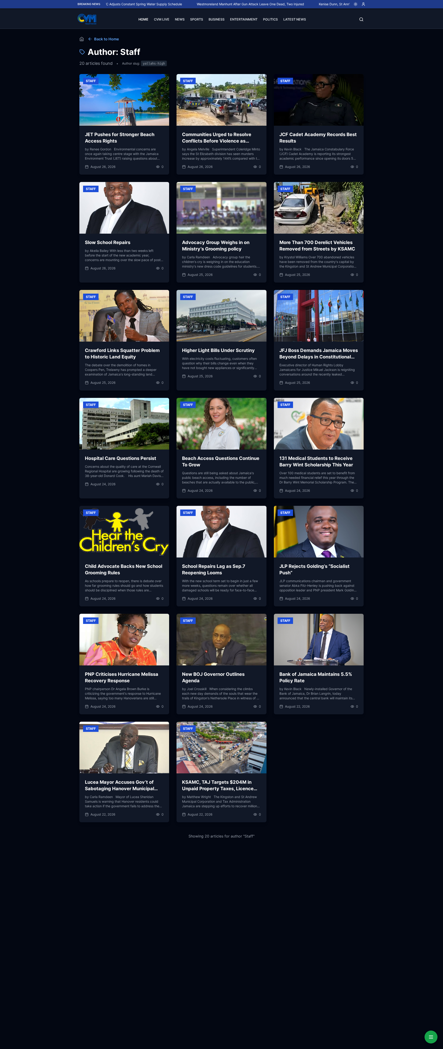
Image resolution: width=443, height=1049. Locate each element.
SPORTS (196, 19)
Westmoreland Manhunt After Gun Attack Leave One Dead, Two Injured (212, 4)
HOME (143, 19)
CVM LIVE (161, 19)
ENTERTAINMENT (243, 19)
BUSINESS (216, 19)
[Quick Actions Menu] (431, 1037)
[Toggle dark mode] (354, 4)
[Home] (81, 39)
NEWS (180, 19)
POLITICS (270, 19)
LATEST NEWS (294, 19)
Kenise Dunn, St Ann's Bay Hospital (306, 4)
